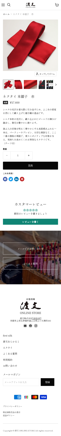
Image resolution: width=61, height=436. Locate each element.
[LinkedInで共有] (16, 179)
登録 (47, 382)
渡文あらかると (11, 341)
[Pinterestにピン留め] (22, 179)
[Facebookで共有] (5, 179)
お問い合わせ (10, 365)
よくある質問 (30, 263)
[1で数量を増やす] (29, 155)
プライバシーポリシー (12, 406)
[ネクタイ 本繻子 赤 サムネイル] (8, 84)
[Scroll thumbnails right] (55, 84)
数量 (5, 149)
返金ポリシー (9, 415)
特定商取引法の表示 (11, 412)
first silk (7, 335)
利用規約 (7, 359)
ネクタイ (7, 347)
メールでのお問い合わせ (30, 248)
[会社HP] (36, 318)
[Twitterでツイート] (11, 179)
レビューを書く (30, 222)
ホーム (6, 14)
